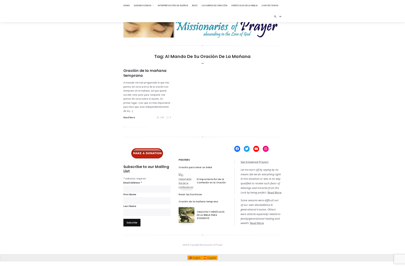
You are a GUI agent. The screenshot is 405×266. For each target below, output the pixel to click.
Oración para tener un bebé (195, 167)
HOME (126, 5)
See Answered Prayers (255, 162)
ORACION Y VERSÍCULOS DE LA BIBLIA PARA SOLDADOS (210, 215)
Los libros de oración (214, 5)
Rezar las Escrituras (190, 194)
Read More (129, 117)
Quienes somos (142, 5)
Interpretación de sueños (173, 5)
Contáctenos (270, 5)
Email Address (132, 182)
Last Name (129, 206)
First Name (129, 194)
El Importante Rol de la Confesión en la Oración (211, 181)
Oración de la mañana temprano (144, 73)
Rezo (195, 5)
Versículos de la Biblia (244, 5)
